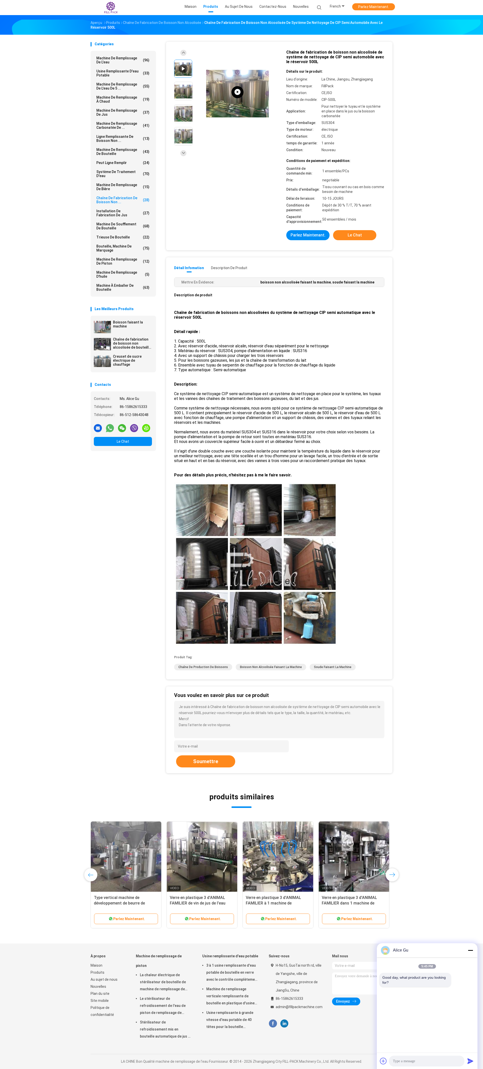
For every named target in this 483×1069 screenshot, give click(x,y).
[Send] (470, 1060)
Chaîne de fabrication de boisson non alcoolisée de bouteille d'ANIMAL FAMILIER (132, 343)
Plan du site (100, 994)
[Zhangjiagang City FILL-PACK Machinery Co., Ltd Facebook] (273, 1023)
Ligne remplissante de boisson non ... (122, 139)
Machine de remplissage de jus (122, 112)
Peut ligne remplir (122, 163)
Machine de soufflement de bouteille (122, 226)
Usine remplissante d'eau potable (122, 73)
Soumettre (205, 761)
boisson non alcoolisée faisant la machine (271, 667)
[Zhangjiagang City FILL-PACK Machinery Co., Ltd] (110, 8)
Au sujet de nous (104, 979)
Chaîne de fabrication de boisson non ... (122, 200)
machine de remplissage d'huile (122, 274)
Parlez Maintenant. (373, 7)
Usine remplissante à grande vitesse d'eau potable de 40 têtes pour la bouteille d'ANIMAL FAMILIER (229, 1020)
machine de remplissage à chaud (122, 99)
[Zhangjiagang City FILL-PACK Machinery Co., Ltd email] (98, 428)
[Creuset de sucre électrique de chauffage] (102, 361)
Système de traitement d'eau (122, 174)
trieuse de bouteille (122, 237)
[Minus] (470, 950)
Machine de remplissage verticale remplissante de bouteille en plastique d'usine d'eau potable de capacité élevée (230, 997)
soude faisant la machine (332, 667)
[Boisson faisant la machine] (102, 327)
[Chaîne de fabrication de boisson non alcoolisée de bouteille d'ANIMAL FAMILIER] (102, 344)
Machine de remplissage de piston (122, 261)
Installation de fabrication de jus (122, 213)
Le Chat (123, 441)
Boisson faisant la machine (128, 324)
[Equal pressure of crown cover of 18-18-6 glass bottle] (237, 92)
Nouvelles (98, 986)
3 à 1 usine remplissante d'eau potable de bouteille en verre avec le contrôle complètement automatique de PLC (232, 973)
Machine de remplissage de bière (122, 187)
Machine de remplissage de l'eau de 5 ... (122, 86)
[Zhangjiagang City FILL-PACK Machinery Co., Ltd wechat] (122, 428)
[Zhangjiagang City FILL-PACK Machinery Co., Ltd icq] (146, 428)
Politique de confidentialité (102, 1011)
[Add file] (383, 1060)
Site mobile (100, 1001)
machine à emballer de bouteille (122, 287)
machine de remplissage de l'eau (122, 60)
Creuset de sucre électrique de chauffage (127, 360)
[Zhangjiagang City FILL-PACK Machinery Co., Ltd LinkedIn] (284, 1023)
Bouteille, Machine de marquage (122, 248)
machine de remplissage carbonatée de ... (122, 125)
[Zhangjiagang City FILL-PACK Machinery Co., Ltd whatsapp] (110, 428)
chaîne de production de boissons (203, 667)
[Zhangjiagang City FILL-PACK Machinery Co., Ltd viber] (134, 428)
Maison (96, 965)
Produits (97, 972)
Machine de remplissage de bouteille (122, 152)
